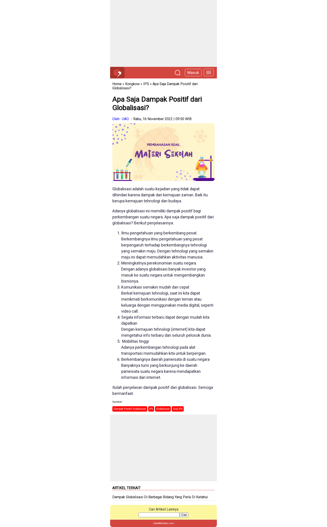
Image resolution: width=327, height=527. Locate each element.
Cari (184, 515)
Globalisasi (163, 408)
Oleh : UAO (120, 119)
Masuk (193, 72)
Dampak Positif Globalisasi (129, 408)
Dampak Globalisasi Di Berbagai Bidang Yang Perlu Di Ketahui (160, 497)
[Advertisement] (163, 33)
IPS (146, 84)
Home (117, 84)
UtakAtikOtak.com (163, 523)
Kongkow (132, 84)
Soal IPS (178, 408)
